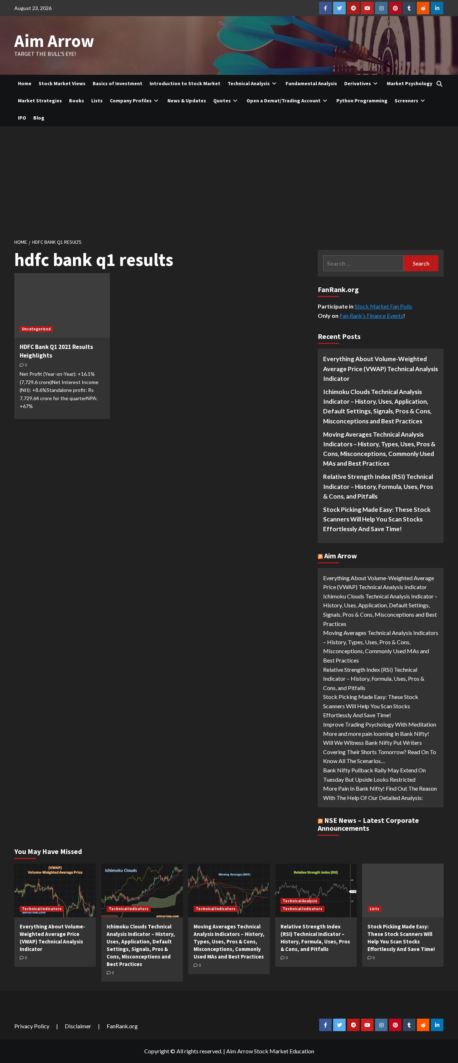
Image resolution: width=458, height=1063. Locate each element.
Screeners (406, 100)
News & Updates (186, 100)
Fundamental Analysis (311, 83)
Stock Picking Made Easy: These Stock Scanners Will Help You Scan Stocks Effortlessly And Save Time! (376, 519)
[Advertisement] (229, 180)
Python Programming (362, 100)
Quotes (222, 100)
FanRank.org (122, 1026)
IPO (22, 118)
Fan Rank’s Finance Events (371, 315)
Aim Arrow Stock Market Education (270, 1051)
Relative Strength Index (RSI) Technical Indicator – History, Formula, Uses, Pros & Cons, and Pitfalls (378, 486)
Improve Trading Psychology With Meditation (379, 724)
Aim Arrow (54, 41)
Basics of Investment (117, 83)
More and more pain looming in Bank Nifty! (376, 733)
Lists (97, 100)
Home (24, 83)
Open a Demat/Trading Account (284, 100)
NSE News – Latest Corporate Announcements (368, 824)
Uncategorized (36, 328)
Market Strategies (40, 100)
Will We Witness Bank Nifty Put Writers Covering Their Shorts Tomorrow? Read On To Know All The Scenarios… (379, 751)
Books (76, 100)
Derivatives (357, 83)
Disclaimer (78, 1026)
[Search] (439, 84)
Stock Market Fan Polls (383, 306)
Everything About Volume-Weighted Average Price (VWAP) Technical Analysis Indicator (380, 368)
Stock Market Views (62, 83)
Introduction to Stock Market (185, 83)
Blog (38, 118)
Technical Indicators (42, 908)
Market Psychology (409, 83)
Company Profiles (131, 100)
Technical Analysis (249, 83)
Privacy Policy (31, 1026)
